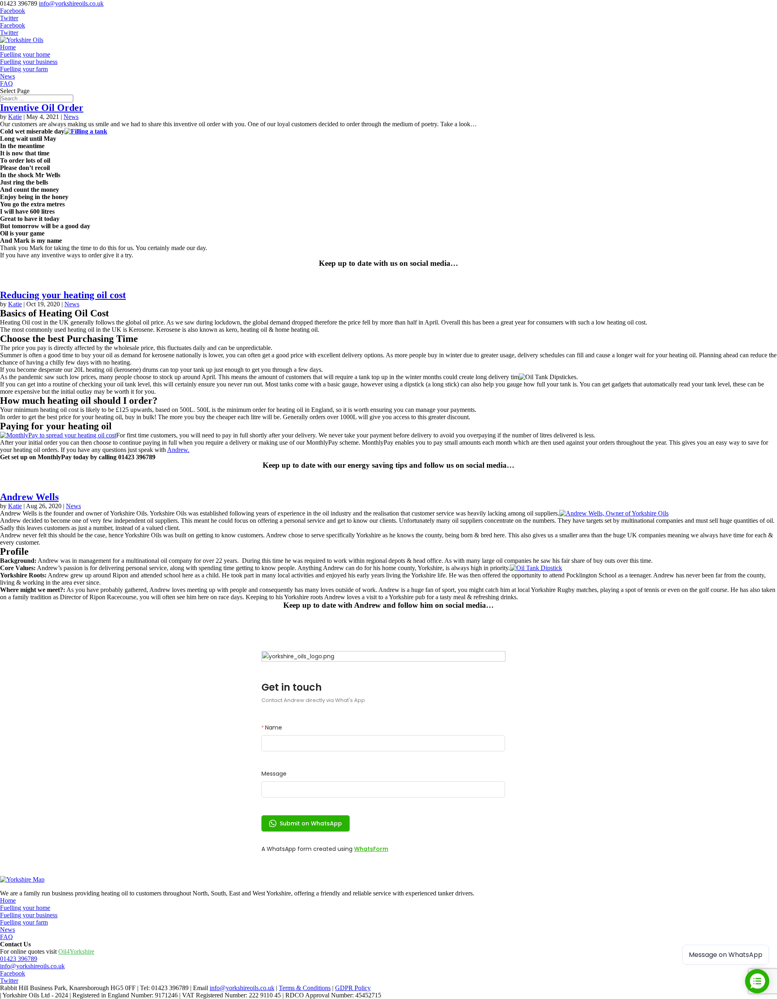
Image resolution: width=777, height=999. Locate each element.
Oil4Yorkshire (76, 951)
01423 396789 (18, 958)
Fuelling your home (25, 54)
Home (8, 47)
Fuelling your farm (24, 69)
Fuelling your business (28, 61)
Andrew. (178, 449)
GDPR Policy (353, 987)
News (7, 76)
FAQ (6, 83)
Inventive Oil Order (41, 107)
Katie (15, 116)
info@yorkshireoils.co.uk (32, 966)
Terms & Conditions (305, 987)
